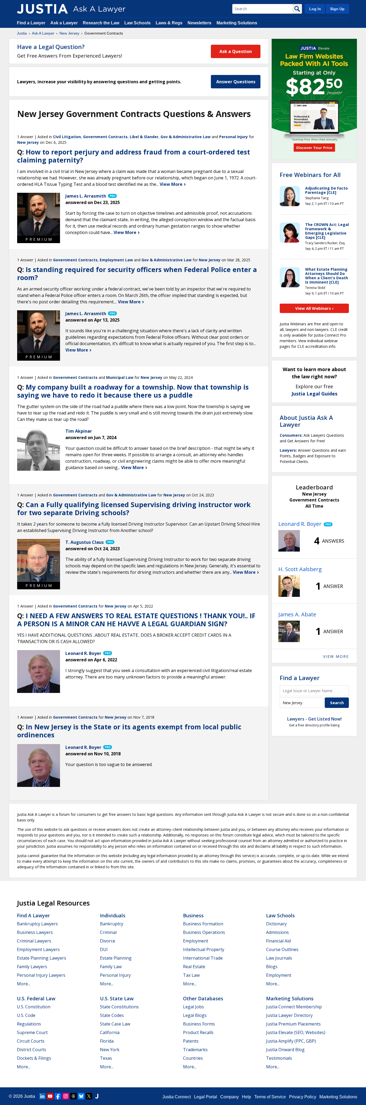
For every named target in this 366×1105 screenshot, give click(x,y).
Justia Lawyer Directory (289, 1015)
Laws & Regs (169, 23)
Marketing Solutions (236, 23)
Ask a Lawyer (64, 23)
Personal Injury (233, 136)
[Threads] (73, 1096)
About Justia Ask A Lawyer (306, 420)
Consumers (290, 435)
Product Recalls (198, 1032)
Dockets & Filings (34, 1058)
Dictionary (276, 924)
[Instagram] (65, 1096)
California (109, 1032)
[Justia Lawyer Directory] (97, 1096)
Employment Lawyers (38, 949)
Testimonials (279, 1058)
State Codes (112, 1015)
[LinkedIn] (42, 1096)
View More (172, 184)
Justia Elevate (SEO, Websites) (295, 1032)
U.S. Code (26, 1015)
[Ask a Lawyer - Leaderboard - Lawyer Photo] (289, 541)
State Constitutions (119, 1007)
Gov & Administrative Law (185, 136)
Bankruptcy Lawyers (37, 924)
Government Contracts (105, 136)
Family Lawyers (32, 967)
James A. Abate (297, 614)
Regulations (29, 1024)
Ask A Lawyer (43, 33)
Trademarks (195, 1050)
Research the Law (101, 23)
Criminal (108, 932)
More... (23, 984)
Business (193, 915)
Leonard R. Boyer (300, 523)
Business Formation (203, 924)
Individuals (112, 915)
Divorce (107, 941)
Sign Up (337, 9)
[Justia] (42, 9)
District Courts (31, 1050)
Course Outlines (282, 949)
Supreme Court (32, 1032)
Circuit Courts (30, 1041)
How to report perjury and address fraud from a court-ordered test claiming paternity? (133, 155)
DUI (104, 949)
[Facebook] (58, 1096)
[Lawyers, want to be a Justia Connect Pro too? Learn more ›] (112, 196)
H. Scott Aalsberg (300, 569)
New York (109, 1050)
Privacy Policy (302, 1097)
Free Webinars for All (310, 174)
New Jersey (69, 33)
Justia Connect (176, 1097)
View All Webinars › (314, 308)
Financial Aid (278, 941)
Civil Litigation (67, 136)
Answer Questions (235, 82)
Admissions (277, 932)
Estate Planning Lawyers (41, 958)
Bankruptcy (111, 924)
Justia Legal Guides (314, 393)
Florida (107, 1041)
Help (246, 1097)
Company (229, 1097)
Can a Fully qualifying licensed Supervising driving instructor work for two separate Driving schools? (134, 508)
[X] (89, 1096)
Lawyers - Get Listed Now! (314, 719)
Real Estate (194, 967)
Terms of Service (270, 1097)
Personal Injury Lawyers (41, 975)
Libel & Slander (144, 136)
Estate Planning (116, 958)
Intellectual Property (203, 949)
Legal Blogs (195, 1015)
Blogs (272, 967)
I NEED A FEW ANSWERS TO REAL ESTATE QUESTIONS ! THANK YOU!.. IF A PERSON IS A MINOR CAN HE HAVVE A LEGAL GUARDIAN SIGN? (136, 619)
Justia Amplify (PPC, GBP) (291, 1041)
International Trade (203, 958)
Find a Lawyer (31, 23)
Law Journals (279, 958)
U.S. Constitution (33, 1007)
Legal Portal (205, 1097)
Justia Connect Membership (294, 1007)
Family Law (111, 967)
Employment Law (116, 259)
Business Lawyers (35, 932)
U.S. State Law (117, 998)
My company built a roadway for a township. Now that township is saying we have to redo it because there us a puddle (133, 390)
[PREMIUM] (38, 214)
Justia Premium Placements (293, 1024)
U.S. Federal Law (36, 998)
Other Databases (203, 998)
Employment (195, 941)
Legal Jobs (193, 1007)
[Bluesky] (81, 1096)
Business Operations (204, 932)
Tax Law (191, 975)
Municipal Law (119, 377)
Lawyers (288, 450)
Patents (191, 1041)
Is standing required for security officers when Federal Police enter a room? (137, 273)
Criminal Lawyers (34, 941)
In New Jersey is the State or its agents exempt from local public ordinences (129, 730)
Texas (106, 1058)
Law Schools (137, 23)
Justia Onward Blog (285, 1050)
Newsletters (199, 23)
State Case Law (115, 1024)
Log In (315, 9)
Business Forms (199, 1024)
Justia (22, 33)
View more (336, 656)
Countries (193, 1058)
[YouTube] (50, 1096)
